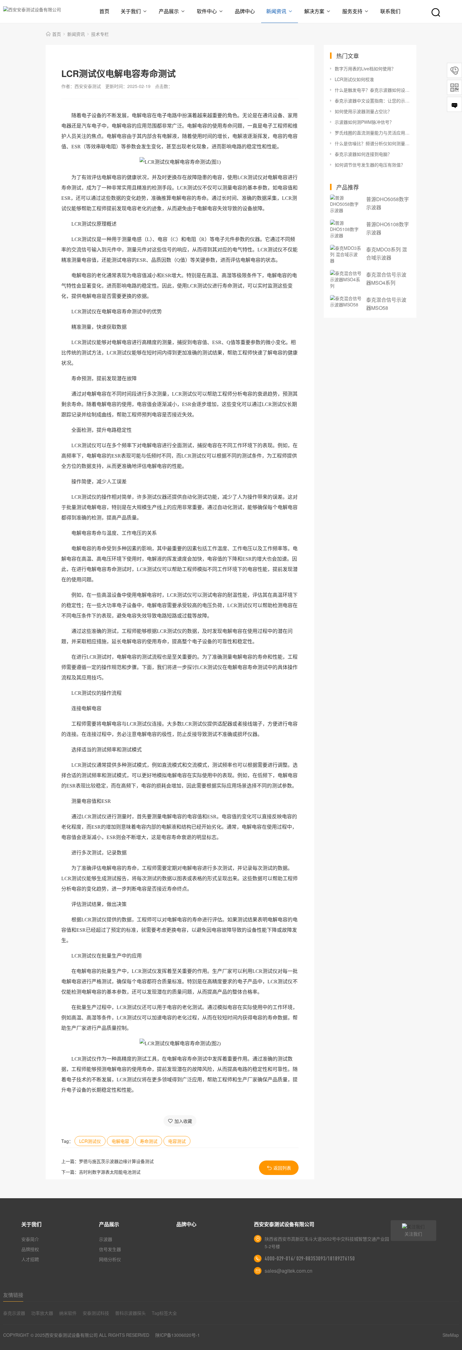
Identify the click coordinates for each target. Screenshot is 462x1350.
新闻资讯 (276, 11)
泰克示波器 (14, 1313)
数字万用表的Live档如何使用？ (365, 68)
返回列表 (282, 1168)
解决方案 (314, 11)
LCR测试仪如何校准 (354, 79)
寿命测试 (148, 1141)
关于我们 (131, 11)
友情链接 (13, 1294)
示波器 (105, 1239)
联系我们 (390, 11)
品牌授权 (30, 1249)
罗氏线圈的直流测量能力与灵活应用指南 (372, 132)
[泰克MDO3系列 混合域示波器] (345, 254)
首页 (104, 11)
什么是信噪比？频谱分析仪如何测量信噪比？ (372, 143)
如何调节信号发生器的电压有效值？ (370, 165)
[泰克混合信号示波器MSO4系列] (345, 279)
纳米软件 (68, 1313)
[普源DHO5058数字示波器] (345, 204)
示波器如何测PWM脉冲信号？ (364, 122)
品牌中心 (245, 11)
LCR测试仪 (90, 1141)
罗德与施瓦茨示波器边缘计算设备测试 (116, 1161)
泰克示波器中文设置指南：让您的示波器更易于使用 (372, 100)
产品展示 (169, 11)
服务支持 (352, 11)
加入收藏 (183, 1121)
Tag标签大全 (164, 1313)
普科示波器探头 (130, 1313)
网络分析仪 (110, 1259)
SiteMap (451, 1335)
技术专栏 (100, 34)
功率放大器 (42, 1313)
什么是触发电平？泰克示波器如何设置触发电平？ (372, 90)
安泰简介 (30, 1239)
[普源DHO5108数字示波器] (345, 229)
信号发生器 (110, 1249)
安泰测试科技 (96, 1313)
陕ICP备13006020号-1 (177, 1335)
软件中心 (207, 11)
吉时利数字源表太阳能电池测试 (109, 1172)
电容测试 (177, 1141)
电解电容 (120, 1141)
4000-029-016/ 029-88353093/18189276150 (310, 1258)
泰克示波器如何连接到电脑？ (363, 154)
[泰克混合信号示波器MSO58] (345, 301)
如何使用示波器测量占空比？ (363, 111)
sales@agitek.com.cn (288, 1270)
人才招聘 (30, 1259)
